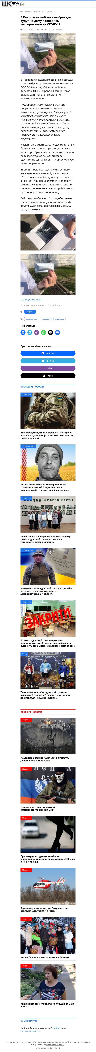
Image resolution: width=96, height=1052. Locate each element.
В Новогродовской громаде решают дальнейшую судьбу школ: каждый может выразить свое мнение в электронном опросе (47, 643)
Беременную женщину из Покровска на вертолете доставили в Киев (44, 909)
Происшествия (28, 446)
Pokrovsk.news (55, 305)
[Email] (57, 332)
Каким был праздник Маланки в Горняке (45, 957)
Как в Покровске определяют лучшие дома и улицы (47, 1005)
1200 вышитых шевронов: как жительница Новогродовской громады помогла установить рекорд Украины (45, 539)
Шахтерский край (30, 299)
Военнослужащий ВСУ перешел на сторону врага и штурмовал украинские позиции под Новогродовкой (47, 435)
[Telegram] (29, 332)
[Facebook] (23, 332)
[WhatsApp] (43, 332)
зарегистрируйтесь (30, 1031)
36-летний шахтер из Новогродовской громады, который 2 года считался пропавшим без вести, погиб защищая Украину (43, 487)
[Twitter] (50, 332)
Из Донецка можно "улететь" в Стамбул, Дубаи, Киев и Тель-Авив (44, 759)
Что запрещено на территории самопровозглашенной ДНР (38, 808)
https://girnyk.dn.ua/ (55, 1044)
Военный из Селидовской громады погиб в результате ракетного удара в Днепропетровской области (46, 591)
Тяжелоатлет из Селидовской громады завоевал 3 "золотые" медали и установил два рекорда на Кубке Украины (45, 695)
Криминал (26, 394)
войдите (57, 1028)
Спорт (24, 654)
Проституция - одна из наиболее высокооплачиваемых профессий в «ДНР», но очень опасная (47, 859)
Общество (30, 312)
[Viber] (36, 332)
